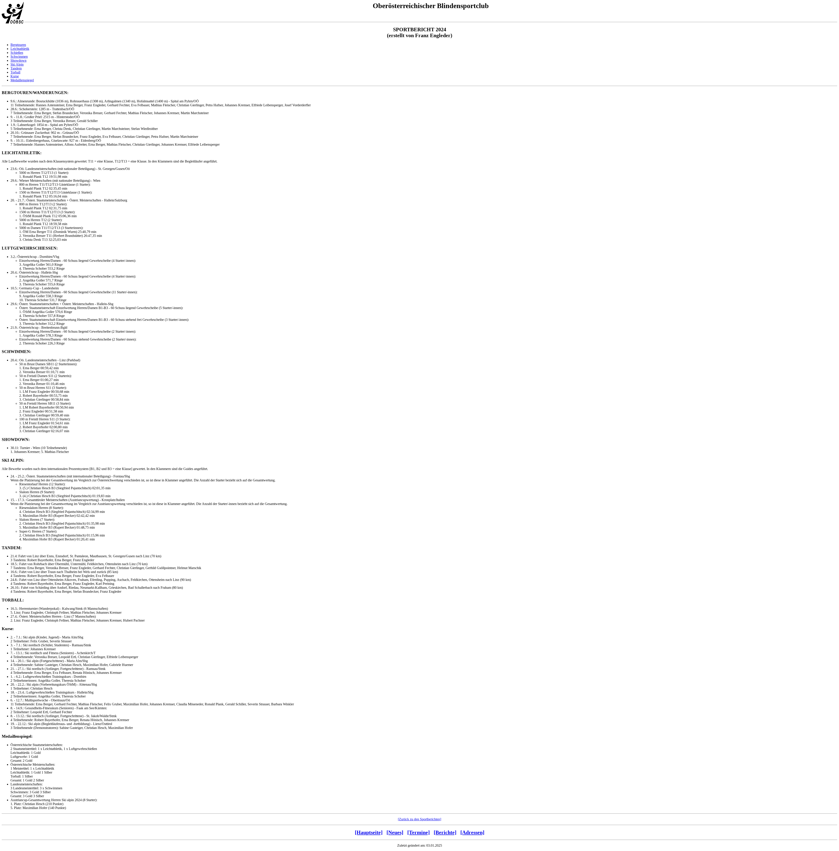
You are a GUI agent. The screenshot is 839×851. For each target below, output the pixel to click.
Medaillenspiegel (22, 80)
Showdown (18, 60)
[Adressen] (472, 832)
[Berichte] (445, 832)
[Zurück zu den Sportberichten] (419, 819)
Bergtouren (18, 45)
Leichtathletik (19, 49)
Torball (15, 72)
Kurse (14, 76)
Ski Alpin (17, 64)
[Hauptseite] (369, 832)
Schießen (16, 52)
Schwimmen (19, 56)
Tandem (16, 68)
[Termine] (418, 832)
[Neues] (395, 832)
